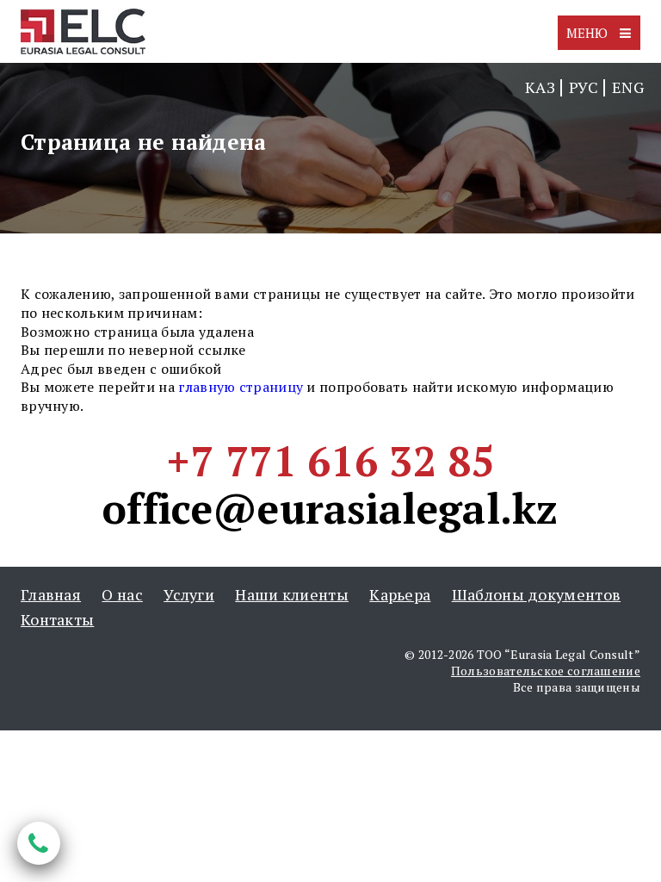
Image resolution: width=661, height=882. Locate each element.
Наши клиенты (292, 594)
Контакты (57, 619)
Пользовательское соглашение (545, 670)
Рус (583, 87)
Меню (588, 32)
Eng (628, 87)
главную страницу (240, 386)
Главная (51, 594)
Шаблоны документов (536, 594)
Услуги (189, 594)
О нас (122, 594)
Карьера (399, 594)
